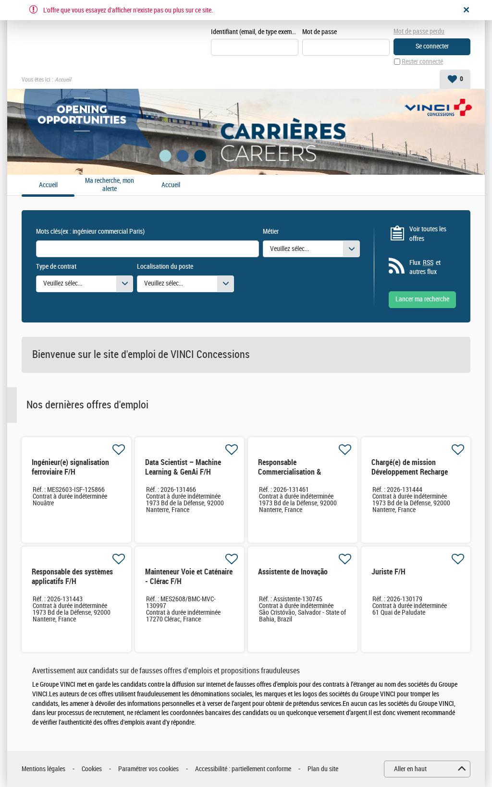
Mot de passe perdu (419, 31)
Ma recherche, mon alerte (109, 185)
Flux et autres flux (425, 267)
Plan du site (323, 769)
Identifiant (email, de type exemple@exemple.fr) (254, 32)
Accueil (170, 185)
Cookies (92, 769)
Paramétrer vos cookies (148, 769)
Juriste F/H (388, 571)
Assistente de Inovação (293, 571)
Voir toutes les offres (427, 234)
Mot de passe (319, 32)
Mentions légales (43, 769)
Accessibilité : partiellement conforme (243, 769)
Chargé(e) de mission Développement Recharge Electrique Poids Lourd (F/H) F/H (414, 477)
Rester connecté (422, 62)
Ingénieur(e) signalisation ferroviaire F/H (70, 467)
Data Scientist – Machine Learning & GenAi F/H (183, 467)
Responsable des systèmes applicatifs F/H (72, 576)
